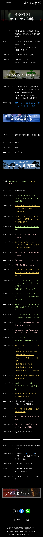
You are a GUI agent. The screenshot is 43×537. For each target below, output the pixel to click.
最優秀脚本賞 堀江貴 (24, 367)
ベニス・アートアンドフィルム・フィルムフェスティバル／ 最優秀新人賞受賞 (27, 272)
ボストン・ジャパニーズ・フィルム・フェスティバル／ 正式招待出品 (27, 386)
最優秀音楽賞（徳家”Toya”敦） (28, 370)
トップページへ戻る (22, 520)
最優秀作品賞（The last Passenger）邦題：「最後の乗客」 (27, 358)
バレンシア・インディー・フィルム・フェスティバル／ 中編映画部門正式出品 (27, 296)
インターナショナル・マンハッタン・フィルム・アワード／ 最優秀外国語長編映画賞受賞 (27, 244)
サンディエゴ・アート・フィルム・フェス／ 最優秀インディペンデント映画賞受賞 (27, 208)
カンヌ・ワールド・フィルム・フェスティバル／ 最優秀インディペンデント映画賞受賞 (27, 219)
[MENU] (3, 2)
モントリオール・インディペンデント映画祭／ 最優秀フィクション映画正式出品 (27, 198)
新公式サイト (30, 453)
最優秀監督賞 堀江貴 (24, 364)
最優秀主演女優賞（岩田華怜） (27, 351)
